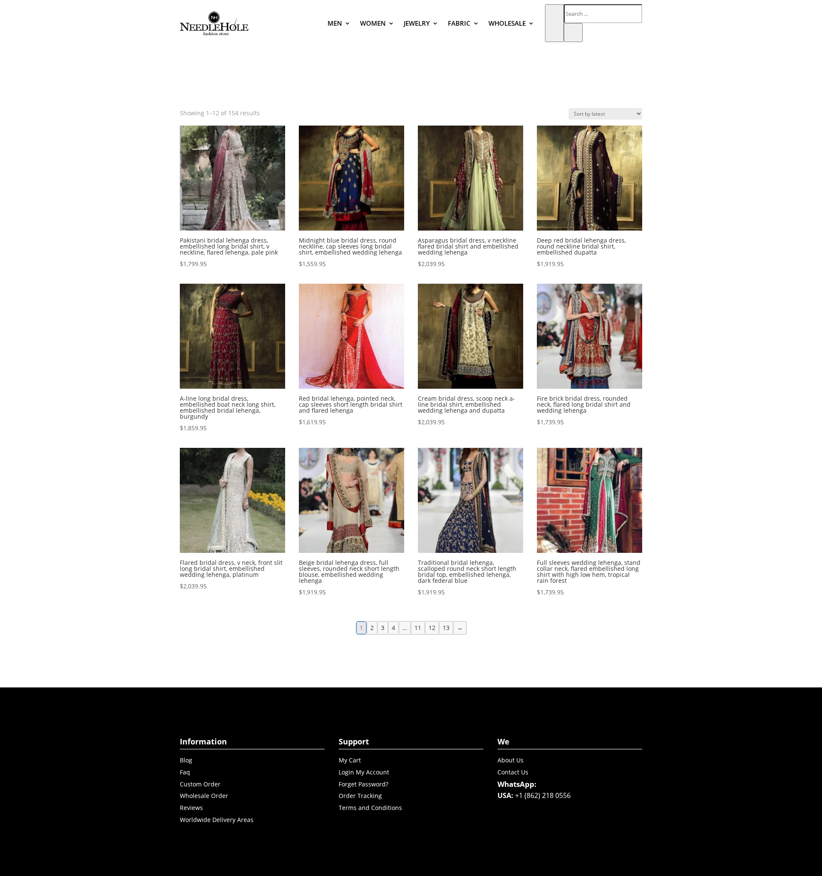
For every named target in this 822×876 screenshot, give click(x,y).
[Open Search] (554, 23)
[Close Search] (573, 32)
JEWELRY (417, 23)
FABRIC (459, 23)
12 (432, 628)
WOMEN (373, 23)
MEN (335, 23)
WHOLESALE (507, 23)
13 (446, 628)
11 (417, 628)
